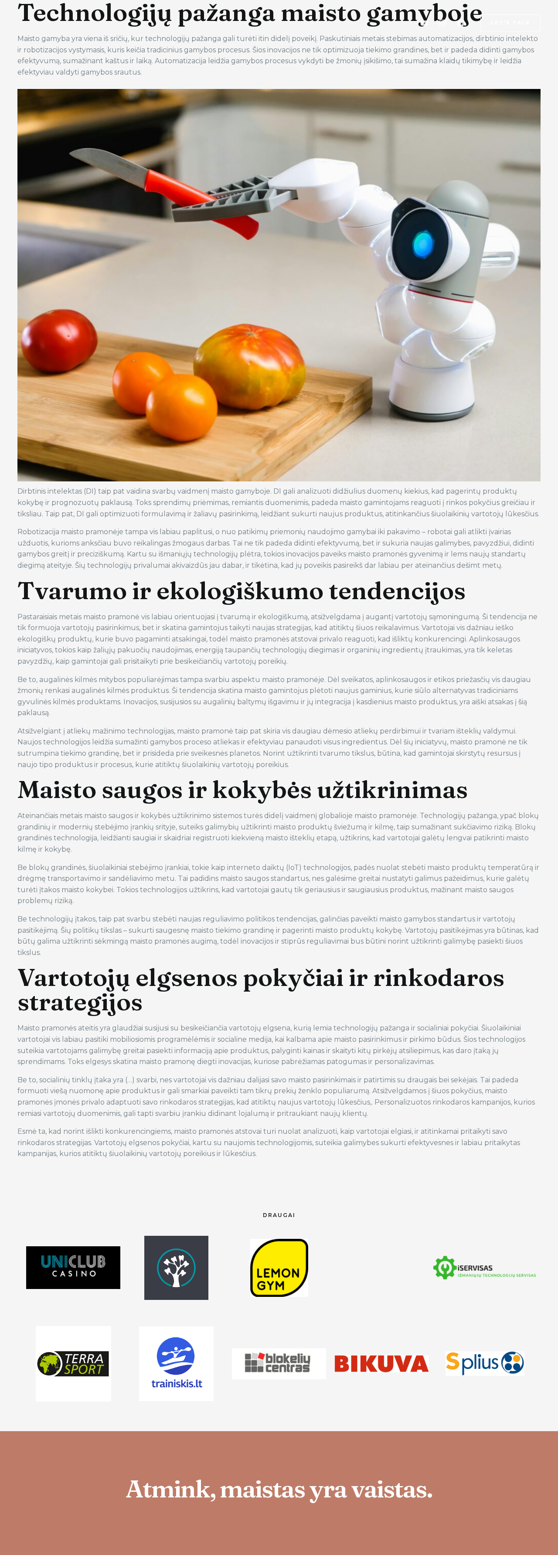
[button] (510, 22)
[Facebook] (461, 23)
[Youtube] (424, 23)
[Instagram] (442, 23)
